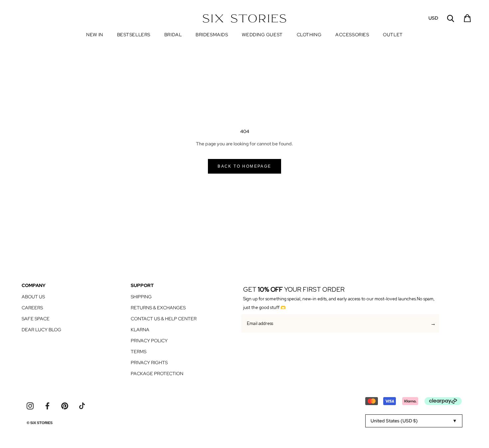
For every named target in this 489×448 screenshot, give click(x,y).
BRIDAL (173, 35)
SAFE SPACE (36, 319)
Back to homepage (244, 166)
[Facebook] (47, 405)
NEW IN (94, 35)
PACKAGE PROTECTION (157, 373)
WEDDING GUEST (262, 35)
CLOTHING (309, 35)
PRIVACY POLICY (149, 341)
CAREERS (32, 308)
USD (433, 18)
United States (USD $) (394, 421)
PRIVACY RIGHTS (149, 363)
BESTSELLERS (133, 35)
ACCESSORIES (352, 35)
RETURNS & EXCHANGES (158, 308)
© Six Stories (40, 422)
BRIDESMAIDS (212, 35)
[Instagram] (30, 405)
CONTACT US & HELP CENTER (164, 319)
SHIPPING (141, 297)
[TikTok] (82, 405)
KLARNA (140, 330)
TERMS (138, 352)
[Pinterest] (64, 405)
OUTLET (393, 35)
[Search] (450, 18)
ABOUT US (33, 297)
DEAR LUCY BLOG (41, 330)
